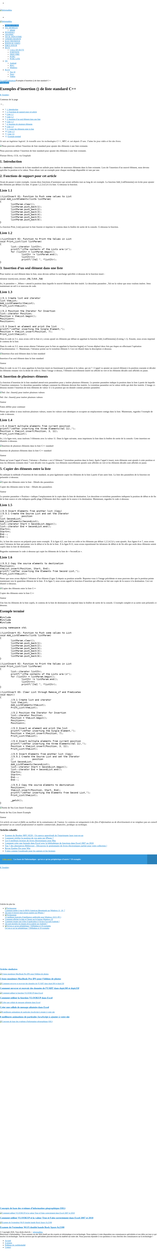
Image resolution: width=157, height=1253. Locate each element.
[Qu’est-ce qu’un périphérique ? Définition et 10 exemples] (28, 926)
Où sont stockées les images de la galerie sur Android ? (26, 924)
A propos (8, 1243)
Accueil (3, 81)
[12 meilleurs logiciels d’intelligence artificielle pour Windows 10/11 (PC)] (10, 915)
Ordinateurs (12, 26)
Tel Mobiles (11, 28)
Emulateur (11, 45)
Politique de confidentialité (15, 1245)
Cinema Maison (13, 39)
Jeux (7, 48)
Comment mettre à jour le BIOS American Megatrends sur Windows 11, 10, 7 (35, 910)
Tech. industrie (13, 37)
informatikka (38, 1232)
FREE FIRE (15, 54)
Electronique (12, 41)
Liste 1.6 (11, 134)
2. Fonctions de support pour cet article (22, 112)
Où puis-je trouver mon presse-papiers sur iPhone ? (24, 913)
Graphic (9, 34)
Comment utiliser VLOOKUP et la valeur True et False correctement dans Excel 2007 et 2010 (46, 1218)
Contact (8, 1247)
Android (13, 63)
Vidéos (12, 76)
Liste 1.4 (10, 127)
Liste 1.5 (11, 132)
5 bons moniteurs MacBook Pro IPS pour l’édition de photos (30, 978)
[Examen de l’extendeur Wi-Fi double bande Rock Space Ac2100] (26, 1222)
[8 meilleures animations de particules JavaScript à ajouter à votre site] (27, 1012)
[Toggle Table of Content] (2, 105)
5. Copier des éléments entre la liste (20, 129)
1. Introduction (12, 109)
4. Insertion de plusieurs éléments (19, 124)
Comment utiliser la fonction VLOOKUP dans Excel (26, 998)
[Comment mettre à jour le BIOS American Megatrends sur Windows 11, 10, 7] (10, 908)
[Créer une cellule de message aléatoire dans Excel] (20, 1002)
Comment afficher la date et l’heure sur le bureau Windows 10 (29, 919)
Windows (13, 68)
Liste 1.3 (10, 122)
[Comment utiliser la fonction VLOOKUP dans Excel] (21, 993)
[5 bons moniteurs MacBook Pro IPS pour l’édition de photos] (24, 974)
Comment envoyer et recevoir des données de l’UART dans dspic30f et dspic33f (39, 988)
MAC (12, 65)
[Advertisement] (73, 886)
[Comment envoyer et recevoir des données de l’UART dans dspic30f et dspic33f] (32, 984)
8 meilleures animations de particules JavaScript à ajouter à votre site (34, 1017)
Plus (7, 70)
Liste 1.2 (10, 117)
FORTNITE (14, 52)
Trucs (12, 74)
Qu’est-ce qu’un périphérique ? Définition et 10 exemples (27, 928)
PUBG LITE (15, 59)
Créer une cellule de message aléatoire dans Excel (24, 1007)
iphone (12, 30)
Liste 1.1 (10, 114)
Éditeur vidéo (12, 43)
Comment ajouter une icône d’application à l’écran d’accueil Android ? (32, 922)
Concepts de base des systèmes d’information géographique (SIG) (32, 1208)
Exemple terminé (14, 136)
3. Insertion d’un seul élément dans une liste (23, 119)
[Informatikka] (6, 10)
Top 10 (12, 72)
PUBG (12, 56)
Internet (10, 32)
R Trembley (4, 95)
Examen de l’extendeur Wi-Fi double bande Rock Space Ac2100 (32, 1227)
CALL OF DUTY (17, 50)
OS (6, 61)
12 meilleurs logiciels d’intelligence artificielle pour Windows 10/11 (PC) (33, 917)
